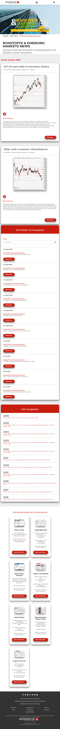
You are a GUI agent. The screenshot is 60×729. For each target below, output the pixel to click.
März (13, 417)
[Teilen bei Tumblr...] (30, 694)
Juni (22, 417)
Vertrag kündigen (30, 711)
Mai (20, 417)
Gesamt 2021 (46, 460)
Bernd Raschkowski (20, 539)
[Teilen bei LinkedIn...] (34, 694)
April (17, 417)
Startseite (5, 36)
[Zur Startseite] (13, 2)
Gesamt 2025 (6, 426)
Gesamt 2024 (7, 435)
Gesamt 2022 (6, 452)
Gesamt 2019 (6, 476)
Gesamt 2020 (48, 467)
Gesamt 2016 (49, 499)
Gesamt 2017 (48, 492)
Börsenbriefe (30, 707)
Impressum (46, 709)
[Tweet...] (25, 694)
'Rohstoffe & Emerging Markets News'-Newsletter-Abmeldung (30, 701)
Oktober (40, 425)
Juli (25, 417)
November (45, 425)
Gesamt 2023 (6, 444)
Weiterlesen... (50, 137)
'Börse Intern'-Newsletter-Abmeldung (30, 698)
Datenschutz (30, 709)
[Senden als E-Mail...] (37, 694)
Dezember (52, 425)
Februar (10, 417)
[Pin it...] (32, 694)
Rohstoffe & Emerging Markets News (30, 36)
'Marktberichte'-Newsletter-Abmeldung (30, 703)
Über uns (46, 707)
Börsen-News (14, 36)
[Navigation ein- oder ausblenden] (54, 2)
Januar (5, 417)
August (28, 417)
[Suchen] (55, 242)
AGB (13, 709)
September (34, 425)
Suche (5, 239)
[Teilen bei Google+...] (27, 694)
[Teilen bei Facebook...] (23, 694)
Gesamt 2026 (34, 417)
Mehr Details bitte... (19, 552)
